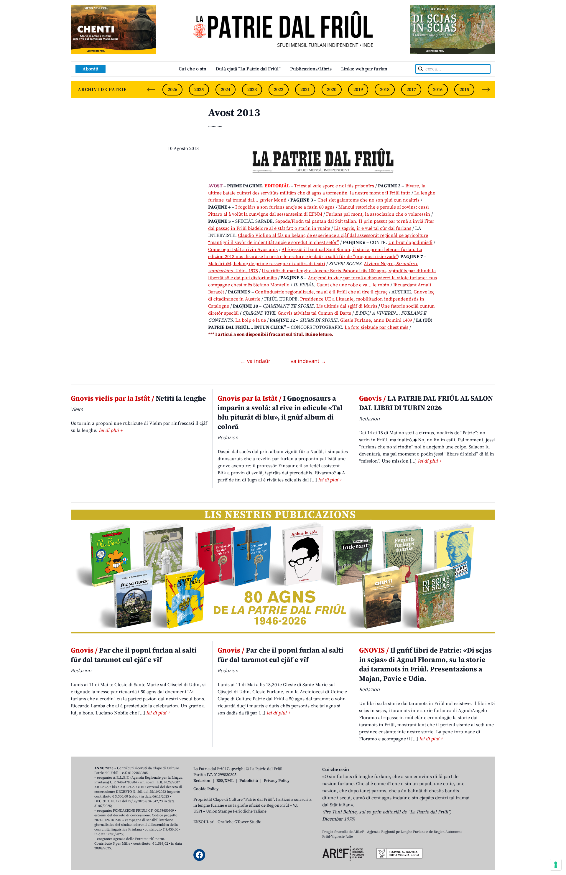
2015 (464, 90)
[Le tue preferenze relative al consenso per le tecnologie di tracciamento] (555, 864)
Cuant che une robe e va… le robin (353, 285)
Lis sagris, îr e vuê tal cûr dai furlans (372, 228)
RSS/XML (224, 780)
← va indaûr (256, 360)
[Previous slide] (151, 89)
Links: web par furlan (364, 69)
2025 (199, 90)
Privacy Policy (276, 780)
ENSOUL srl (204, 822)
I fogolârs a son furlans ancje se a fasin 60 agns (285, 207)
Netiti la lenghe (138, 398)
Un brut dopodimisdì (410, 242)
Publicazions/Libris (311, 69)
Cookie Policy (205, 789)
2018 (384, 90)
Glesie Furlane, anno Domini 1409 (376, 320)
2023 (252, 90)
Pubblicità (248, 780)
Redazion (201, 780)
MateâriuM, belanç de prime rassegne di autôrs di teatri (266, 264)
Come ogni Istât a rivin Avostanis (243, 249)
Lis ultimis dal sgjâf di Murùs (346, 306)
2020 (331, 90)
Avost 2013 (234, 113)
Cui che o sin (192, 69)
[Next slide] (486, 89)
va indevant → (308, 360)
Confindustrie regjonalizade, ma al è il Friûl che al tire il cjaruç (321, 292)
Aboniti (90, 69)
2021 (305, 90)
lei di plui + (110, 430)
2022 (278, 90)
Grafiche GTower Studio (239, 822)
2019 (358, 90)
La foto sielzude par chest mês (376, 327)
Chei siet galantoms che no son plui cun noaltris (368, 200)
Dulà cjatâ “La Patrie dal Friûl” (248, 69)
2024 (225, 90)
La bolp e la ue (250, 320)
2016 (437, 90)
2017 (411, 90)
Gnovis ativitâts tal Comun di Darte (314, 313)
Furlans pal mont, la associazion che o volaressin (378, 214)
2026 (172, 90)
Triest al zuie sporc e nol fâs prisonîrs (334, 186)
